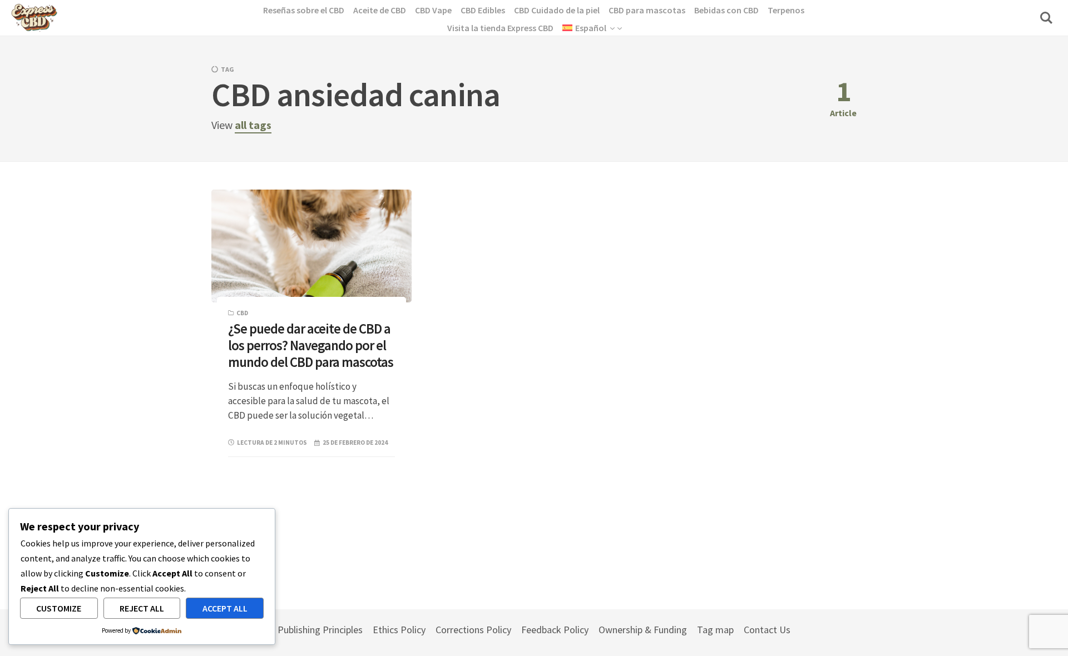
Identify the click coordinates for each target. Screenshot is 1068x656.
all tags (253, 125)
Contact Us (767, 629)
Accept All (225, 608)
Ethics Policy (399, 629)
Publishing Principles (320, 629)
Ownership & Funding (643, 629)
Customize (58, 608)
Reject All (142, 608)
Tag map (715, 629)
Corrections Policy (473, 629)
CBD (242, 313)
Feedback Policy (555, 629)
